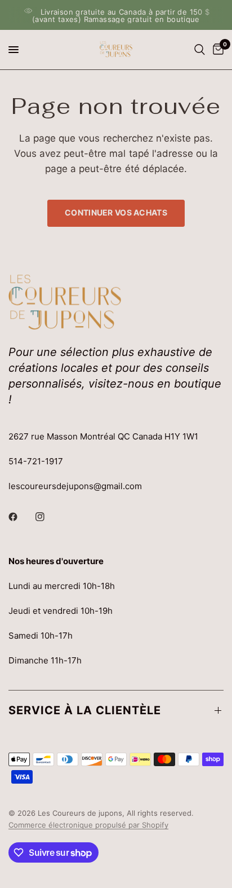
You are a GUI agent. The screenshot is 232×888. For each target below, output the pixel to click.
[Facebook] (20, 516)
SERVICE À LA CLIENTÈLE (84, 710)
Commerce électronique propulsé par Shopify (88, 824)
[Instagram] (47, 516)
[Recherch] (199, 49)
